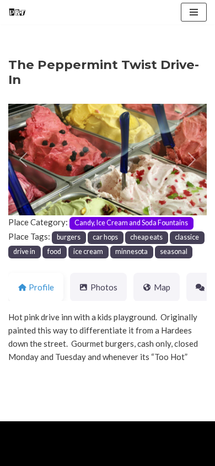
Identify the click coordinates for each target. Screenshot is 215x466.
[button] (23, 160)
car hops (105, 237)
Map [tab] (162, 287)
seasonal (173, 251)
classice (187, 237)
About (58, 455)
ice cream (88, 251)
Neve (18, 432)
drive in (24, 251)
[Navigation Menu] (194, 12)
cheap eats (146, 237)
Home (21, 455)
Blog (94, 455)
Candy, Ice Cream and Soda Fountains (131, 223)
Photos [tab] (103, 287)
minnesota (131, 251)
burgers (68, 237)
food (54, 251)
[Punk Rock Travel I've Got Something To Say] (17, 12)
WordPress (100, 432)
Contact (133, 455)
